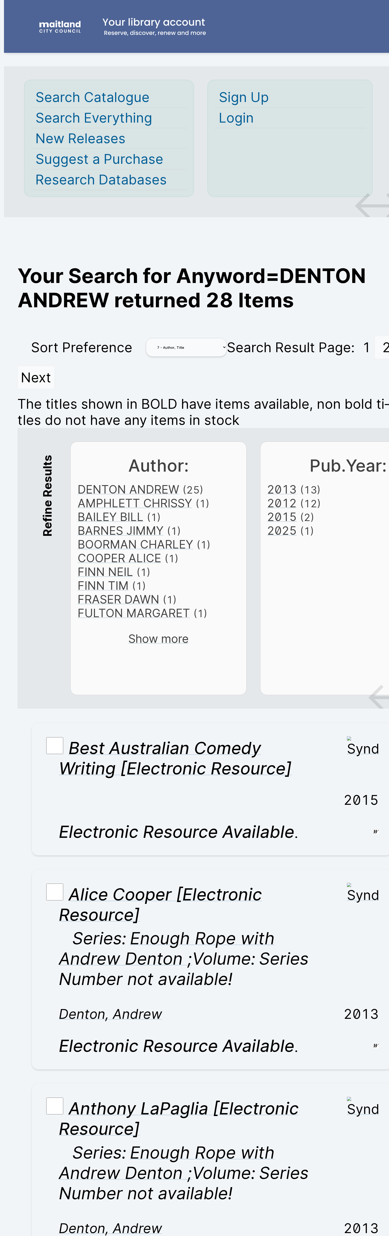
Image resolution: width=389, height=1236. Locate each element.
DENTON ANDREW (128, 489)
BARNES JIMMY (121, 530)
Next (36, 377)
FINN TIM (103, 585)
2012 (282, 503)
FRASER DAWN (118, 599)
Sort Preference (81, 347)
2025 (282, 530)
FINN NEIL (105, 572)
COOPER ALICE (119, 558)
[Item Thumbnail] (363, 749)
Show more (158, 638)
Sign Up (244, 97)
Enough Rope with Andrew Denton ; (167, 948)
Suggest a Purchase (99, 159)
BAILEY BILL (110, 517)
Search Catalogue (92, 97)
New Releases (80, 138)
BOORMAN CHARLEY (135, 544)
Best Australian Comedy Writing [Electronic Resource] (175, 758)
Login (236, 118)
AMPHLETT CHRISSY (135, 503)
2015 (282, 517)
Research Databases (101, 179)
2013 (282, 489)
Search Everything (93, 118)
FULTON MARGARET (134, 613)
